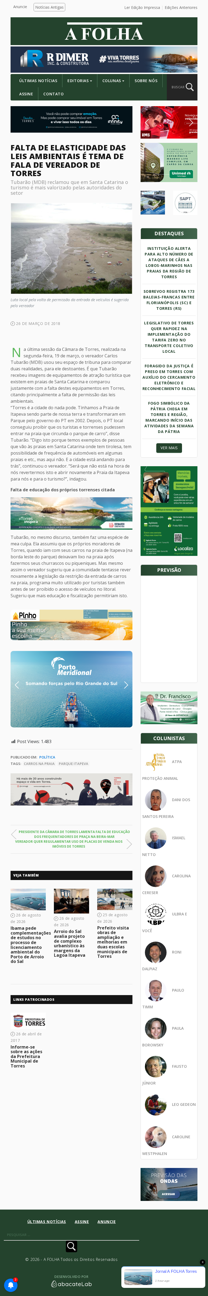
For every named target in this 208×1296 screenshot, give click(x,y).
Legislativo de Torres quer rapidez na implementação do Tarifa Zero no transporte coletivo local (169, 337)
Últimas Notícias (38, 80)
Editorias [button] (78, 80)
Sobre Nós (146, 80)
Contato (53, 93)
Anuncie (20, 6)
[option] (71, 625)
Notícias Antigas (49, 7)
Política (47, 757)
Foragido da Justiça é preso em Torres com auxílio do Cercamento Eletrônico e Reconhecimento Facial (169, 377)
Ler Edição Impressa (142, 7)
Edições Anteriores (181, 7)
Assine (26, 93)
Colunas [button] (111, 80)
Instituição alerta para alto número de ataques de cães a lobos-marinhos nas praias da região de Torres (169, 262)
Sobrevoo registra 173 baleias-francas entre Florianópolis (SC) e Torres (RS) (168, 300)
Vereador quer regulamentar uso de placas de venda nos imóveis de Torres (68, 844)
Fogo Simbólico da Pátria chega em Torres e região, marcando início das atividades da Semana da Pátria (169, 417)
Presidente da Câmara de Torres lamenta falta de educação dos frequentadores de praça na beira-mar (74, 834)
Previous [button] (25, 685)
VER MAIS (169, 447)
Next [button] (122, 685)
